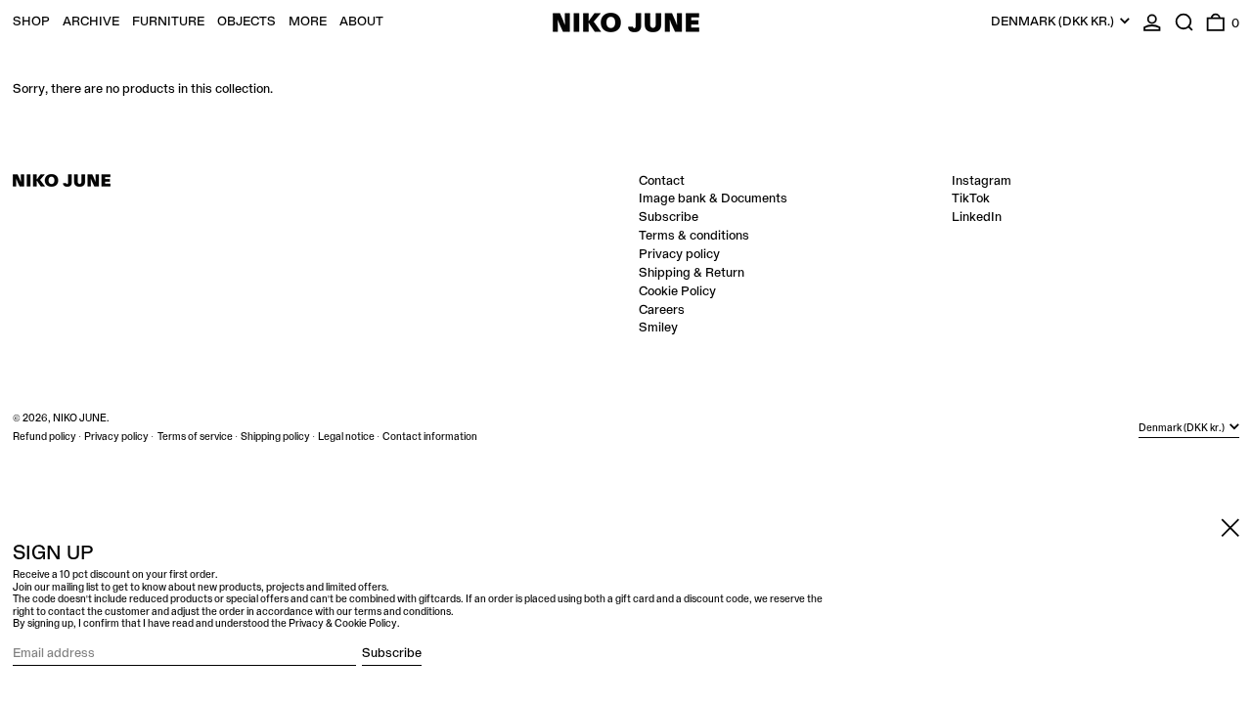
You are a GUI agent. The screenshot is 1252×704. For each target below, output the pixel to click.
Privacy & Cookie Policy (343, 624)
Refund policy (44, 437)
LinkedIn (977, 217)
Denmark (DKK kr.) (1054, 21)
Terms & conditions (694, 235)
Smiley (658, 327)
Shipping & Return (691, 273)
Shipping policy (275, 437)
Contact (662, 181)
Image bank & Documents (713, 198)
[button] (1184, 22)
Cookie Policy (677, 291)
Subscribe (668, 217)
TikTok (971, 198)
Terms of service (195, 437)
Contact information (429, 437)
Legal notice (346, 437)
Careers (662, 310)
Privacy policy (679, 254)
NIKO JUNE (80, 418)
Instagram (981, 181)
